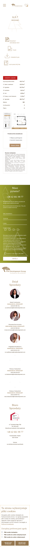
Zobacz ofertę (15, 145)
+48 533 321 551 (15, 350)
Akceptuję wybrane (8, 543)
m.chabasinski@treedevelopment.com (15, 374)
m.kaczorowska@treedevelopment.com (15, 330)
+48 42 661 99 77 (15, 432)
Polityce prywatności (7, 524)
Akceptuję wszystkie (21, 543)
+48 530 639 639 (15, 372)
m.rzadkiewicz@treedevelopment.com (15, 352)
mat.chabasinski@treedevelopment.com (15, 396)
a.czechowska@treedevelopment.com (15, 307)
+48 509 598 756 (15, 306)
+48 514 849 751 (15, 394)
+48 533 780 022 (15, 328)
